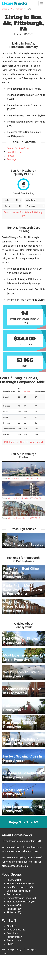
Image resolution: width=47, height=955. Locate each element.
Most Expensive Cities (18, 901)
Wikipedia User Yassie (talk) (18, 478)
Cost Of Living (14, 152)
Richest (11, 912)
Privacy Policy (14, 936)
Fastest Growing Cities (19, 898)
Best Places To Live (17, 887)
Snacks (15, 3)
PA (11, 9)
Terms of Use (14, 940)
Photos (10, 155)
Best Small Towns (16, 890)
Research (12, 905)
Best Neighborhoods (18, 883)
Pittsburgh (19, 9)
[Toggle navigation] (41, 3)
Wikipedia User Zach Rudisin (18, 498)
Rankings (11, 159)
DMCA (10, 944)
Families (11, 894)
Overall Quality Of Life (18, 148)
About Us (11, 926)
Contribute (12, 933)
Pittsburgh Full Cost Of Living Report (23, 442)
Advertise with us (16, 929)
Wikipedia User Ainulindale (18, 518)
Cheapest (12, 880)
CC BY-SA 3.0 (36, 478)
